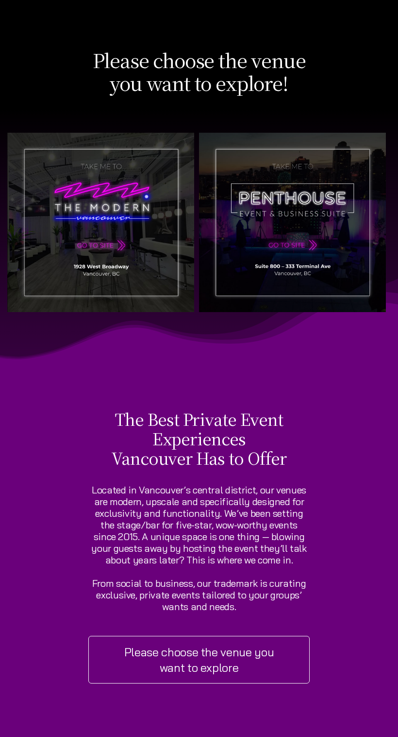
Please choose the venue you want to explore (199, 660)
